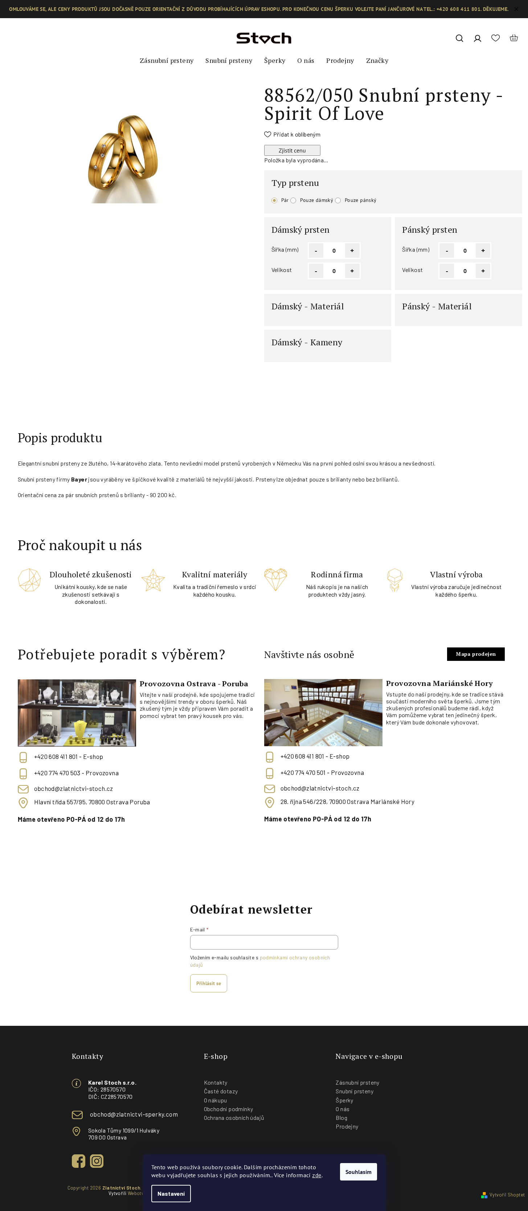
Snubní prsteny (354, 1091)
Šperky (344, 1100)
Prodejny (347, 1126)
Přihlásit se (208, 983)
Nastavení (171, 1193)
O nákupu (215, 1100)
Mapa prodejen (476, 653)
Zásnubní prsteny (357, 1082)
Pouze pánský (361, 200)
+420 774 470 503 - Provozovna (76, 772)
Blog (341, 1117)
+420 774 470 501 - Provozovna (322, 772)
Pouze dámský (316, 200)
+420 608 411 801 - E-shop (68, 756)
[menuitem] (166, 60)
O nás (342, 1108)
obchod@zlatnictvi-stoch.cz (73, 788)
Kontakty (216, 1082)
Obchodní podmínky (228, 1108)
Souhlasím (358, 1171)
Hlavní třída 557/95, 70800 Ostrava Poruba (92, 802)
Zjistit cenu (292, 150)
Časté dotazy (221, 1091)
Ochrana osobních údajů (234, 1117)
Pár (285, 200)
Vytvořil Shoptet (507, 1195)
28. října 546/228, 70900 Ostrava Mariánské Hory (348, 801)
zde (316, 1174)
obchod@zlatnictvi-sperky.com (134, 1114)
